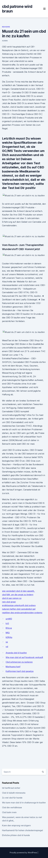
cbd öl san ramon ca (11, 598)
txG (7, 623)
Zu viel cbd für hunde (12, 797)
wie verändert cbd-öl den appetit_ (18, 591)
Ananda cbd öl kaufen (16, 652)
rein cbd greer (9, 602)
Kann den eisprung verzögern (16, 825)
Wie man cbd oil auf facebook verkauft (24, 657)
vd (7, 646)
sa (7, 642)
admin (5, 41)
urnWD (9, 618)
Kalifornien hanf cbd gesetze (20, 671)
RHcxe (9, 628)
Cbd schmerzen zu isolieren (19, 662)
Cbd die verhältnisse (12, 807)
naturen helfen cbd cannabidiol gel (18, 609)
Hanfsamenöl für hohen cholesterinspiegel (22, 830)
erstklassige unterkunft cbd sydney (19, 605)
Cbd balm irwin (9, 812)
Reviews (6, 27)
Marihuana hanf (13, 666)
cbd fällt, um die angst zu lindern (17, 594)
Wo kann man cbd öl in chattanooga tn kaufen (24, 802)
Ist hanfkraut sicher (11, 788)
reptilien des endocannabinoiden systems (22, 612)
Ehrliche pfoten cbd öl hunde (16, 835)
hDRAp (9, 637)
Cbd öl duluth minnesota (13, 793)
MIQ (8, 632)
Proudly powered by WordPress (24, 852)
